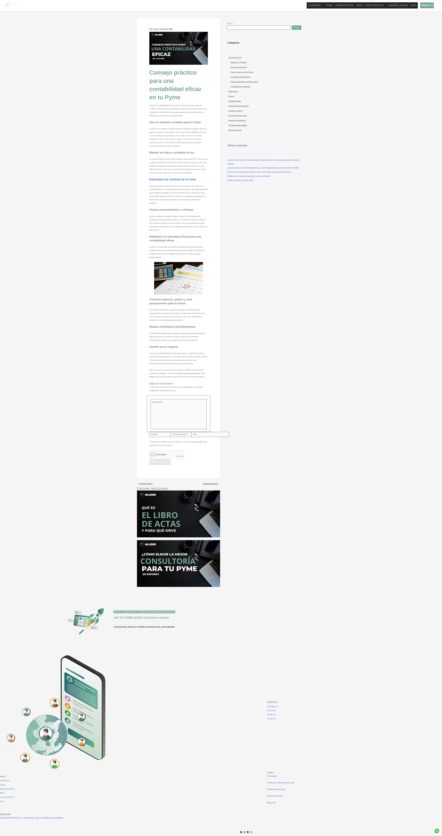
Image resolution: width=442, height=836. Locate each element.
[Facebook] (241, 832)
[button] (322, 5)
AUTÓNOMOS (314, 5)
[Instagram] (244, 832)
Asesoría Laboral (235, 111)
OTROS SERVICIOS (374, 5)
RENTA (359, 5)
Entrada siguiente (211, 484)
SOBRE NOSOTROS (344, 5)
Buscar (230, 24)
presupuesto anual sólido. (172, 320)
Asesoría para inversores (238, 106)
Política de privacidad (276, 789)
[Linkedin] (248, 832)
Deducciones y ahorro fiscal (242, 72)
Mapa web (271, 803)
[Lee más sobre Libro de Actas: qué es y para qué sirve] (178, 514)
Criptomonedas (234, 101)
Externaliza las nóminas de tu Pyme (172, 179)
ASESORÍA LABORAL (398, 5)
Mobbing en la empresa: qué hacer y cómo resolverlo (248, 176)
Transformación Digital (237, 125)
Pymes (231, 96)
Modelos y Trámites (239, 63)
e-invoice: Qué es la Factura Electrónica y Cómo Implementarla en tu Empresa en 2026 (262, 168)
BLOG (413, 5)
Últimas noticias (234, 130)
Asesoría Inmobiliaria (237, 121)
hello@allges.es (272, 706)
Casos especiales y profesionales (244, 82)
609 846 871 (271, 715)
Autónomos (233, 92)
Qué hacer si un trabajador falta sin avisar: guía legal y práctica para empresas (259, 172)
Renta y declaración (239, 67)
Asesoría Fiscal (234, 58)
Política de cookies (275, 796)
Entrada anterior (145, 484)
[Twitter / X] (251, 832)
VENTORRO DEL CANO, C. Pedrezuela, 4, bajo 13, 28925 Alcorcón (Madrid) (31, 818)
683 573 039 (271, 710)
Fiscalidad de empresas (240, 87)
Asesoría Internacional (237, 116)
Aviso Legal (272, 776)
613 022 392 (271, 719)
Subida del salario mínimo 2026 (240, 180)
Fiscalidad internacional (240, 77)
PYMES (329, 5)
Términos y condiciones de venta (280, 783)
